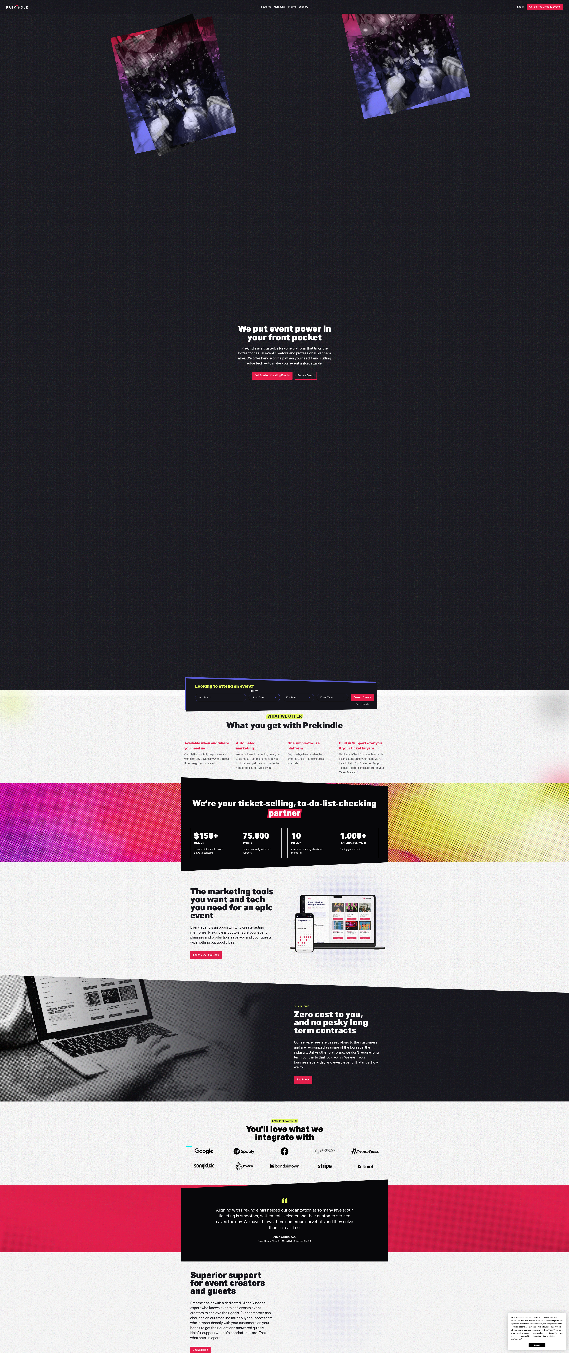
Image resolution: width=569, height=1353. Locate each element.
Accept (537, 1345)
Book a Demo (306, 375)
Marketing (279, 7)
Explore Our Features (206, 955)
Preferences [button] (516, 1339)
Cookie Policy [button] (554, 1333)
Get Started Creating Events (544, 7)
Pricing (292, 7)
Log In (520, 7)
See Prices (303, 1079)
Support (303, 7)
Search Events (362, 697)
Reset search (362, 704)
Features (266, 7)
